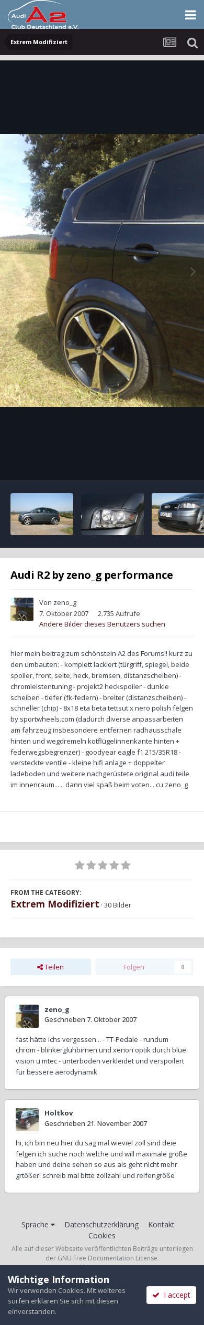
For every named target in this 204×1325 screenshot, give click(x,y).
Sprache (36, 1224)
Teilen (53, 967)
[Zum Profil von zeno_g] (21, 609)
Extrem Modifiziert (54, 904)
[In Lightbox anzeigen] (102, 270)
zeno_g (64, 602)
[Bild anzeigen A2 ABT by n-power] (41, 514)
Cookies (102, 1235)
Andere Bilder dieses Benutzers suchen (102, 624)
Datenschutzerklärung (101, 1224)
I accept (175, 1295)
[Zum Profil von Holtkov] (27, 1119)
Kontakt (161, 1224)
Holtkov (58, 1113)
